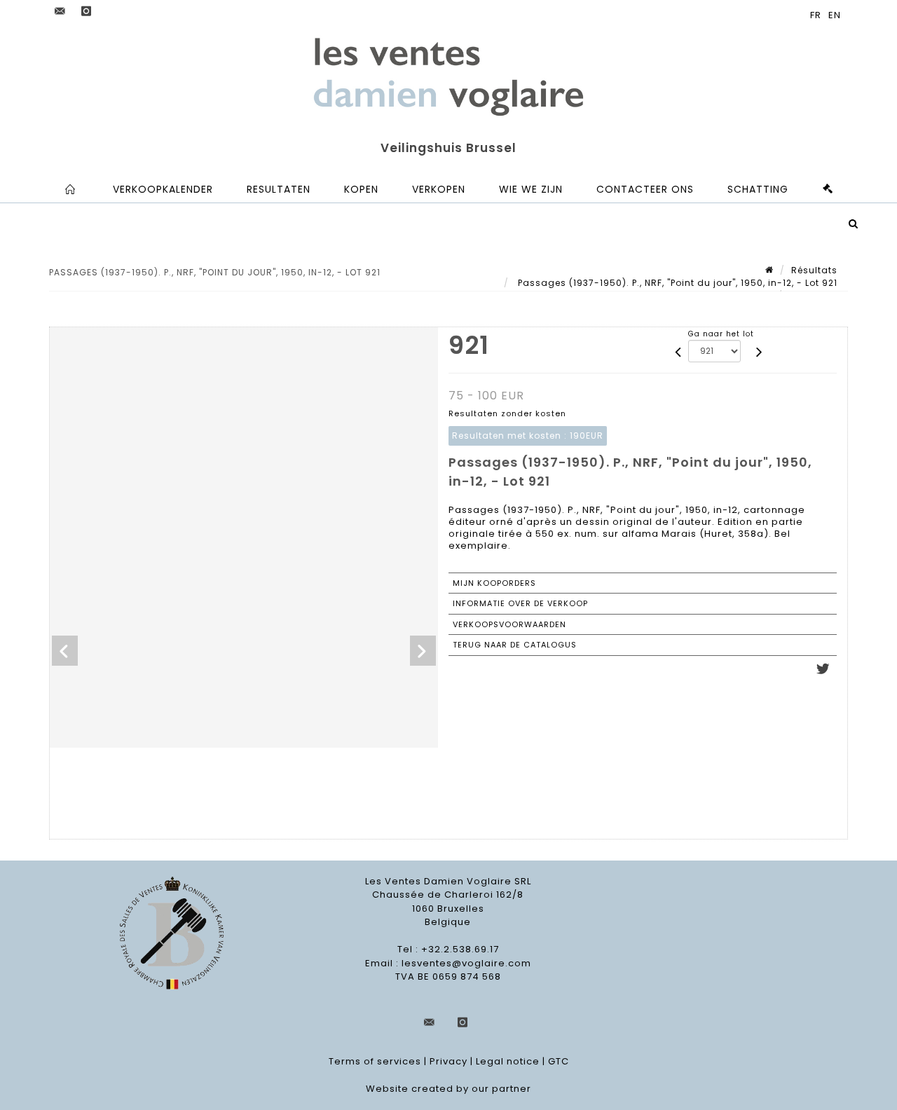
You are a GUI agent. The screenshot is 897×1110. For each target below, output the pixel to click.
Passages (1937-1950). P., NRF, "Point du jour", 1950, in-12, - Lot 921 (676, 283)
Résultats (814, 270)
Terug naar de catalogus (515, 644)
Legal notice (508, 1061)
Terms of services (375, 1061)
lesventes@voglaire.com (466, 963)
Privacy (448, 1061)
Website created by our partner (448, 1088)
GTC (558, 1061)
